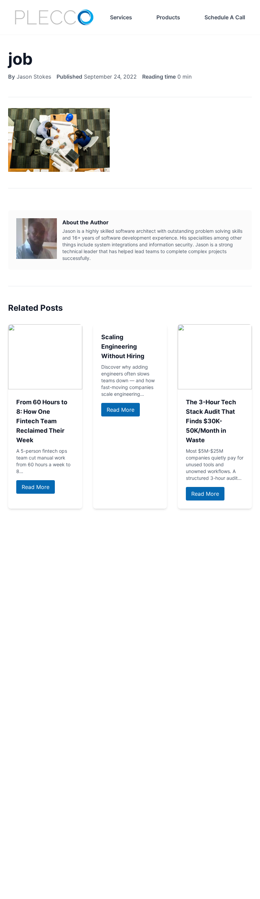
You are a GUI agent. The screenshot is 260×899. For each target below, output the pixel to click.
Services (121, 17)
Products (168, 17)
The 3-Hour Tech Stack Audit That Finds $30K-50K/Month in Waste (211, 421)
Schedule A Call (224, 17)
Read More (35, 487)
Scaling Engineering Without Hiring (122, 346)
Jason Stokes (34, 76)
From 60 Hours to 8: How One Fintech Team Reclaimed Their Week (41, 421)
